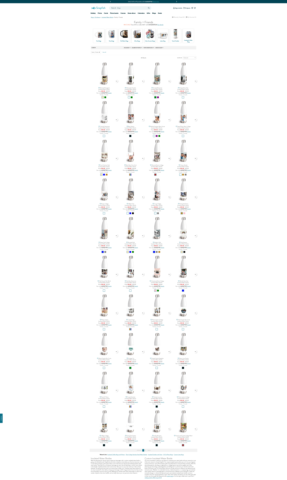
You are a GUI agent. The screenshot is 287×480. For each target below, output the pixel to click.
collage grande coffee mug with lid (153, 478)
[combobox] (130, 8)
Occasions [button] (126, 47)
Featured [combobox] (186, 58)
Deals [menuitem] (160, 13)
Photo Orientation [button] (148, 47)
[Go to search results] (149, 8)
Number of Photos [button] (136, 47)
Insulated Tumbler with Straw (155, 455)
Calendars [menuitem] (141, 13)
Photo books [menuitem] (114, 13)
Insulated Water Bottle (107, 17)
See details (160, 25)
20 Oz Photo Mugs (168, 455)
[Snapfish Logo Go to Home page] (98, 8)
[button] (104, 73)
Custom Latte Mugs (179, 455)
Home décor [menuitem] (132, 13)
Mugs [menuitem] (154, 13)
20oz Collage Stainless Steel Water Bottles (136, 455)
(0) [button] (179, 17)
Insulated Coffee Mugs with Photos (116, 455)
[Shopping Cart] (195, 8)
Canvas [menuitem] (123, 13)
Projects (187, 8)
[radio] (103, 97)
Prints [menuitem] (100, 13)
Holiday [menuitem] (93, 13)
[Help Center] (192, 8)
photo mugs (170, 476)
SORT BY (179, 58)
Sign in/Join (178, 8)
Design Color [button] (158, 47)
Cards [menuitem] (106, 13)
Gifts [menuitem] (148, 13)
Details (110, 93)
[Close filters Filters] (99, 52)
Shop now (157, 1)
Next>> (149, 450)
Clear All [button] (104, 52)
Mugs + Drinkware (95, 17)
